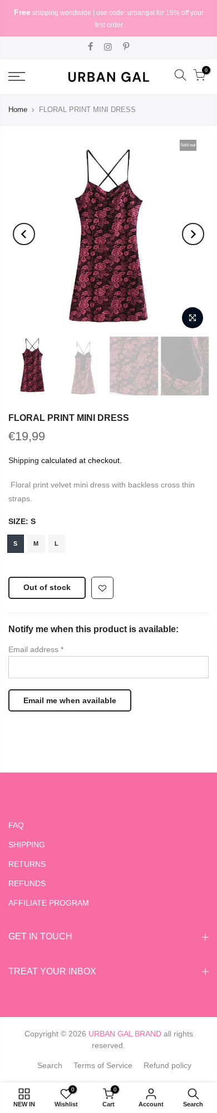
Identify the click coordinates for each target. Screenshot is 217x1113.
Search (49, 1065)
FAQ (16, 825)
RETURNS (27, 864)
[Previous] (24, 234)
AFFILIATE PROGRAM (48, 902)
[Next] (193, 234)
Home (17, 109)
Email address (35, 649)
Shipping (23, 460)
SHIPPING (26, 844)
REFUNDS (27, 883)
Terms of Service (102, 1065)
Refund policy (167, 1065)
